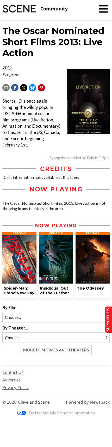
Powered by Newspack (88, 402)
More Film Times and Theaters (56, 350)
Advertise (11, 380)
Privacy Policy (15, 387)
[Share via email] (6, 87)
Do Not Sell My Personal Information (62, 412)
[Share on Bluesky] (32, 87)
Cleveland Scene (34, 402)
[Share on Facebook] (14, 87)
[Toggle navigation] (103, 9)
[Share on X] (23, 87)
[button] (41, 87)
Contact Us (12, 372)
